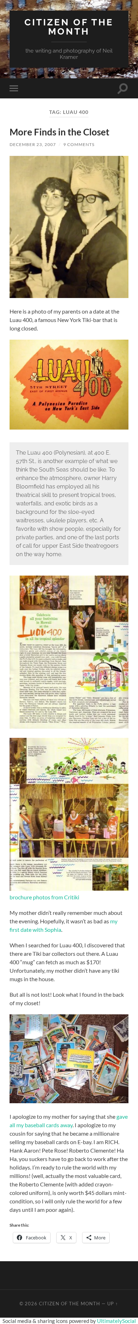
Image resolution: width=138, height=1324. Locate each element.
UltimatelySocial (116, 1321)
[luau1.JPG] (69, 726)
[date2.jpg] (69, 295)
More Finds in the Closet (59, 132)
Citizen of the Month (69, 27)
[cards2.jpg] (69, 1101)
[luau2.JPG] (69, 888)
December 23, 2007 (33, 144)
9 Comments (78, 144)
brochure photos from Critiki (44, 897)
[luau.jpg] (69, 427)
